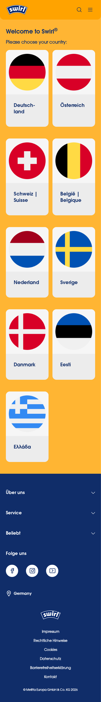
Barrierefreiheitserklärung (50, 668)
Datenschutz (50, 659)
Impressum (50, 632)
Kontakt (50, 677)
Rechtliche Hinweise (50, 641)
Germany (23, 593)
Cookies (50, 650)
